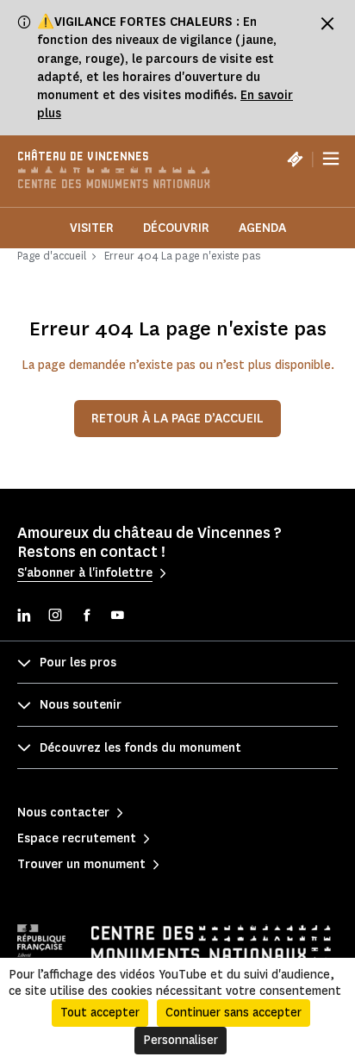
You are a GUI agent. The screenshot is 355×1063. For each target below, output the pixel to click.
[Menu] (330, 159)
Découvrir (176, 228)
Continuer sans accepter (233, 1012)
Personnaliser (180, 1040)
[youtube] (117, 617)
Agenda (262, 228)
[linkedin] (24, 617)
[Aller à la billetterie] (294, 158)
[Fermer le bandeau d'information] (327, 23)
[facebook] (86, 617)
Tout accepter (100, 1012)
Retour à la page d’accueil (177, 418)
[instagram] (55, 617)
